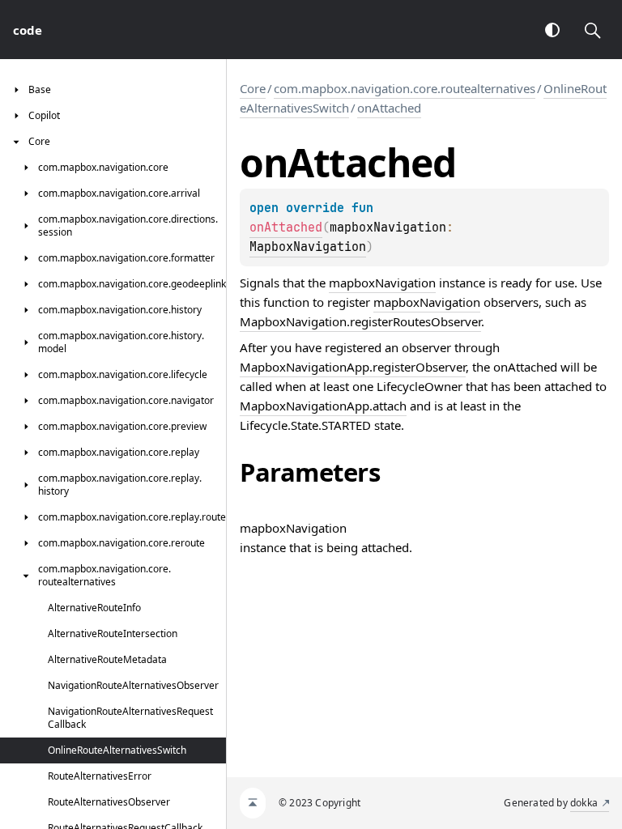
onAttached (389, 108)
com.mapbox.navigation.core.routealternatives (404, 88)
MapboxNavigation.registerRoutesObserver (360, 321)
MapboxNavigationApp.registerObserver (353, 367)
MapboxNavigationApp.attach (323, 405)
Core (253, 88)
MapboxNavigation (307, 247)
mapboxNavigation (382, 282)
